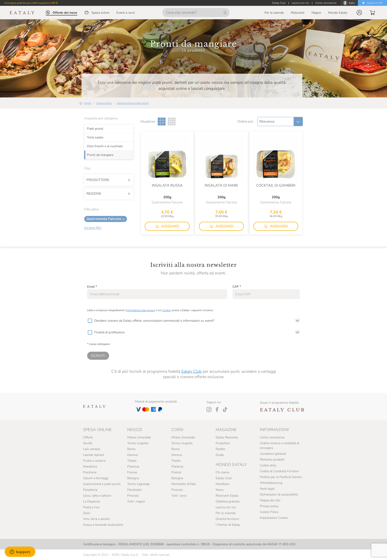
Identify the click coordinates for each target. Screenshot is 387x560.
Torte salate (95, 137)
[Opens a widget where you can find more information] (19, 552)
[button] (359, 12)
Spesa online (104, 103)
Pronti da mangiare (100, 155)
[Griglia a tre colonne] (162, 121)
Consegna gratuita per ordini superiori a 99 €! (31, 3)
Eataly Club (191, 371)
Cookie (166, 310)
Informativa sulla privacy (140, 310)
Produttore (97, 180)
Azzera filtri (92, 228)
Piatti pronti (95, 128)
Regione (93, 193)
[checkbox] (89, 320)
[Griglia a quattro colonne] (172, 121)
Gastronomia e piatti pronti (133, 103)
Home (87, 103)
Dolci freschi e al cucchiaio (105, 146)
